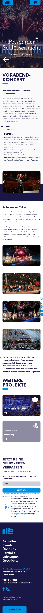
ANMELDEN (21, 490)
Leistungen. (11, 557)
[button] (4, 182)
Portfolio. (9, 553)
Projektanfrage (14, 609)
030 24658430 (10, 580)
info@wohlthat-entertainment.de (18, 583)
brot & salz (14, 599)
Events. (8, 545)
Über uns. (10, 549)
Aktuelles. (10, 541)
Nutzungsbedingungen (19, 514)
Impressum (7, 597)
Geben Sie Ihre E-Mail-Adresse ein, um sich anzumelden (19, 477)
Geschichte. (11, 560)
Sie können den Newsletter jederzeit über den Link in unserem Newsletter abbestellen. (21, 495)
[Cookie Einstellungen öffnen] (3, 609)
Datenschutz (16, 597)
